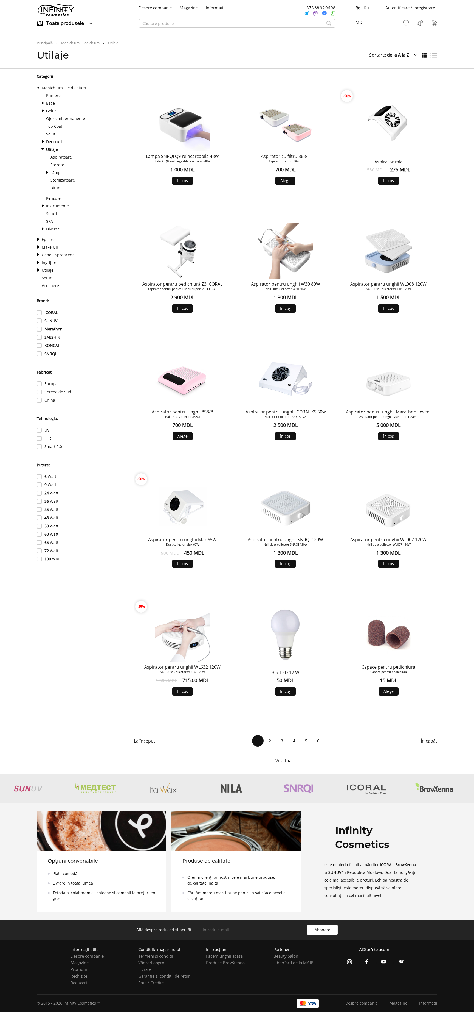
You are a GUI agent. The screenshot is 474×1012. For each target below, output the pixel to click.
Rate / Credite (151, 982)
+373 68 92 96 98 (319, 7)
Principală (45, 42)
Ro (358, 7)
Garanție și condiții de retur (164, 976)
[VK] (401, 962)
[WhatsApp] (333, 13)
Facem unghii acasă (224, 956)
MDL (360, 22)
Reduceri (78, 982)
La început (144, 740)
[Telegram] (306, 13)
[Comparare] (420, 23)
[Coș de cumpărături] (434, 23)
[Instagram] (349, 962)
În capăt (429, 740)
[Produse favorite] (406, 23)
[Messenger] (324, 13)
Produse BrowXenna (225, 962)
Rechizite (78, 976)
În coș (182, 180)
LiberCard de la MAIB (293, 962)
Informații (215, 7)
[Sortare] (424, 55)
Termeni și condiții (155, 956)
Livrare (144, 969)
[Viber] (315, 13)
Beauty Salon (285, 956)
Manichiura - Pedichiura (80, 42)
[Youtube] (383, 962)
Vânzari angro (151, 962)
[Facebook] (366, 962)
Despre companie (155, 7)
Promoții (78, 969)
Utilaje (113, 42)
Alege (285, 180)
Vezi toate (285, 761)
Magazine (189, 7)
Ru (366, 7)
